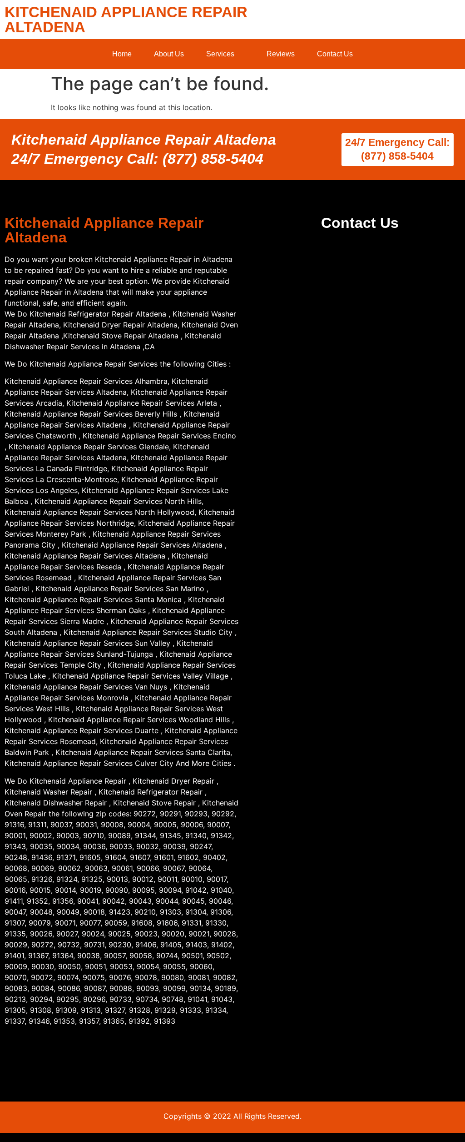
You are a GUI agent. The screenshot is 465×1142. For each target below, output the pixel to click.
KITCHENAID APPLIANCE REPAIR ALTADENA (126, 19)
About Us (169, 54)
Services (220, 54)
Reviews (281, 54)
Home (122, 54)
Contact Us (335, 54)
